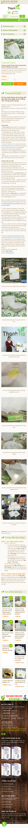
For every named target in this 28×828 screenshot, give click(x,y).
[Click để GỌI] (4, 823)
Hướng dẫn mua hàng (8, 786)
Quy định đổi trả (7, 789)
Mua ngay (20, 84)
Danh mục (23, 20)
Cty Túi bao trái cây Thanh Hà (13, 235)
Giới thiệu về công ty (8, 791)
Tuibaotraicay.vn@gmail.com (10, 3)
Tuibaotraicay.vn (10, 252)
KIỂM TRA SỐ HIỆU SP (7, 819)
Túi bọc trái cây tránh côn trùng (10, 144)
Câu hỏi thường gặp (8, 784)
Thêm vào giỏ (7, 84)
